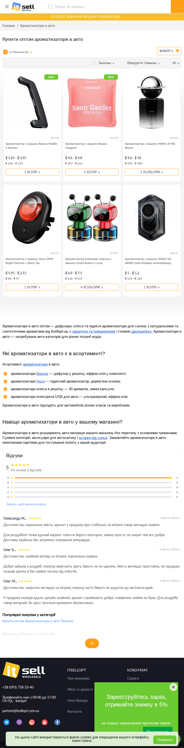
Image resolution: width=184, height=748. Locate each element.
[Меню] (6, 7)
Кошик (177, 1)
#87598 (55, 138)
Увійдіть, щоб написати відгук (26, 504)
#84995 (55, 253)
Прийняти (164, 740)
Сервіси (133, 678)
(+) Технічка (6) (20, 52)
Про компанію (78, 678)
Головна (8, 25)
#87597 (114, 138)
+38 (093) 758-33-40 (18, 687)
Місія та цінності (80, 689)
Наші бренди (77, 700)
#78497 (114, 253)
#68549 (174, 253)
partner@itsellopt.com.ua (20, 711)
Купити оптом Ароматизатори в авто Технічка (37, 621)
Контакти (74, 711)
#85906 (174, 138)
